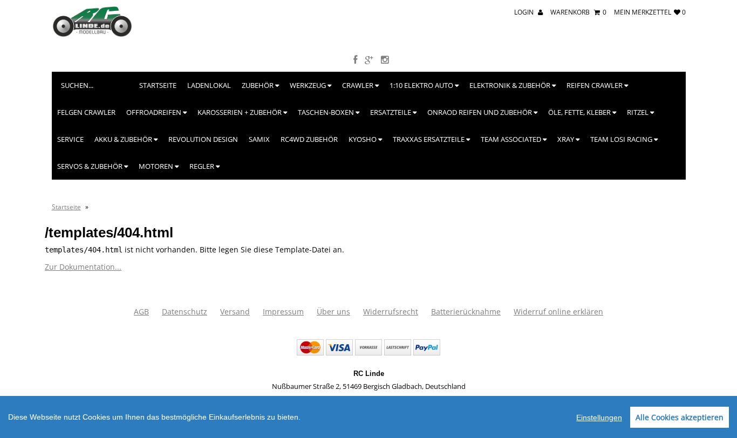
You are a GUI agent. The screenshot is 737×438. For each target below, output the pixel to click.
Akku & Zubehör (124, 139)
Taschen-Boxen (327, 112)
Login (524, 12)
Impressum (283, 311)
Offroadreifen (154, 112)
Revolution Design (203, 139)
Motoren (157, 166)
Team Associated (512, 139)
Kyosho (363, 139)
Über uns (333, 311)
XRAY (566, 139)
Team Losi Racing (622, 139)
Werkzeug (308, 85)
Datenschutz (184, 311)
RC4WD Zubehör (309, 139)
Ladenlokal (209, 85)
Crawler (358, 85)
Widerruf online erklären (558, 311)
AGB (141, 311)
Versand (235, 311)
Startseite (157, 85)
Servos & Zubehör (90, 166)
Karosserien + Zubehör (240, 112)
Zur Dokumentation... (83, 267)
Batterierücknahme (466, 311)
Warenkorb (578, 12)
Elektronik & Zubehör (510, 85)
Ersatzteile (391, 112)
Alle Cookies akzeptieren (680, 417)
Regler (202, 166)
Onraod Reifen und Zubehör (480, 112)
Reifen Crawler (595, 85)
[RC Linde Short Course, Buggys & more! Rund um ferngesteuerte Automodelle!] (92, 35)
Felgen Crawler (86, 112)
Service (70, 139)
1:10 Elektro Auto (422, 85)
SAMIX (259, 139)
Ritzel (638, 112)
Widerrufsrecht (390, 311)
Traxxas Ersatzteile (429, 139)
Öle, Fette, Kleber (580, 112)
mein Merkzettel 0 (650, 12)
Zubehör (258, 85)
